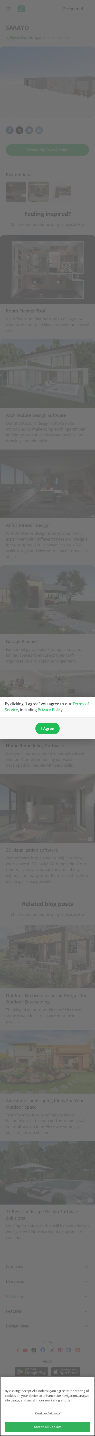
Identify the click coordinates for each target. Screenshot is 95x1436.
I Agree (47, 728)
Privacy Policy (50, 709)
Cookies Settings (47, 1413)
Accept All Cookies (47, 1427)
